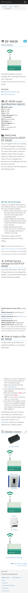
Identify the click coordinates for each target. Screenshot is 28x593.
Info (10, 6)
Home (4, 6)
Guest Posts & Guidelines (8, 585)
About (3, 580)
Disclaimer (5, 588)
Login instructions (9, 94)
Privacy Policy (5, 591)
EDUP (16, 6)
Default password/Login (11, 92)
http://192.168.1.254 (10, 387)
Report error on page (20, 564)
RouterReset (7, 2)
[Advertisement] (14, 26)
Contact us (5, 583)
